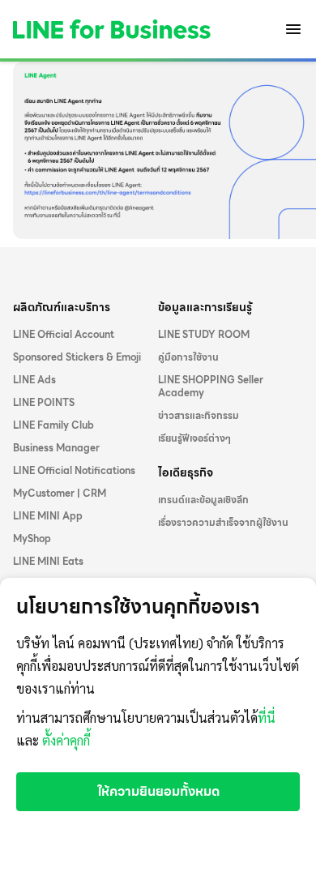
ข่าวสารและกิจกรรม (198, 415)
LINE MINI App (48, 516)
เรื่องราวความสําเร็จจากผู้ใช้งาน (223, 522)
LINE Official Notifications (74, 470)
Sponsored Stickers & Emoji (77, 357)
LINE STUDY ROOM (204, 334)
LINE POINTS (44, 402)
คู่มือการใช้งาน (188, 357)
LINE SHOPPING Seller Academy (210, 387)
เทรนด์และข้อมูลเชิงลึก (203, 500)
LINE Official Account (63, 334)
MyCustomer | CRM (59, 493)
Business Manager (56, 448)
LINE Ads (34, 380)
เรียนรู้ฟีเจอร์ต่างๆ (194, 438)
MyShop (32, 538)
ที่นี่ (266, 718)
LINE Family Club (53, 425)
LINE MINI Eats (48, 561)
